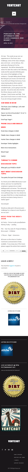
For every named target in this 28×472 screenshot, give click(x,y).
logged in (12, 266)
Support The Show (19, 463)
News (23, 457)
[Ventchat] (14, 4)
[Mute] (20, 251)
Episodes (19, 454)
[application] (14, 250)
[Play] (3, 250)
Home (2, 22)
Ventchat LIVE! (17, 457)
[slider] (24, 251)
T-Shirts (16, 460)
